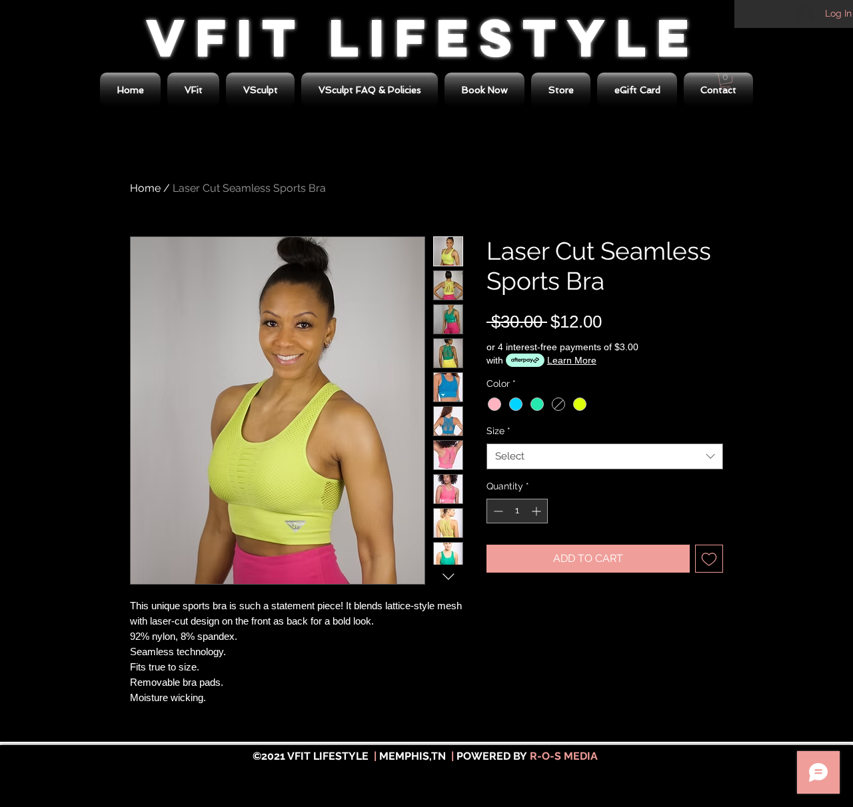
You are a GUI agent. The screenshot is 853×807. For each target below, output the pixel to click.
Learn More (571, 360)
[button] (561, 90)
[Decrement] (496, 511)
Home (145, 188)
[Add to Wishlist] (709, 559)
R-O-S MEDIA (564, 756)
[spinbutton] (517, 511)
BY (520, 756)
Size (498, 430)
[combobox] (604, 456)
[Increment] (537, 511)
